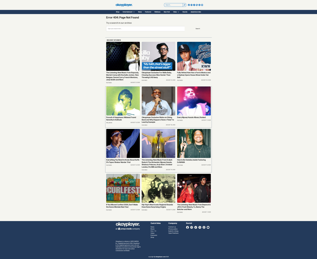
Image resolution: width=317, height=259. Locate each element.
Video (175, 12)
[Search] (184, 5)
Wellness (157, 12)
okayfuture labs (196, 12)
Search (198, 28)
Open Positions (173, 233)
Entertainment (127, 12)
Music (153, 229)
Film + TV (153, 231)
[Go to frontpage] (124, 5)
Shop (117, 12)
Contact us (172, 227)
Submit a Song (173, 231)
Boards (185, 12)
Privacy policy (172, 229)
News (140, 12)
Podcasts (154, 235)
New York (167, 12)
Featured (148, 12)
